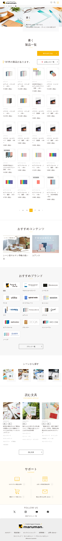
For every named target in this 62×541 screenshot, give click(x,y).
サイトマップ (17, 536)
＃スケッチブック (7, 438)
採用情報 (41, 532)
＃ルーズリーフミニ (47, 441)
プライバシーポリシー (41, 536)
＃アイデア (35, 439)
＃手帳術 (13, 441)
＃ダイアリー (6, 441)
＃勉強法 (44, 438)
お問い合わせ (52, 532)
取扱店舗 (16, 532)
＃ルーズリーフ (7, 435)
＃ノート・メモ (26, 436)
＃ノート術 (50, 438)
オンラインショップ (29, 532)
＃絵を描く (6, 444)
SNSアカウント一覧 (31, 516)
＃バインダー (54, 435)
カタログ (7, 532)
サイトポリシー (28, 536)
